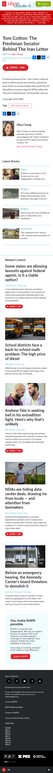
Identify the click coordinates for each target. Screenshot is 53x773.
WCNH (8, 728)
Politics (23, 169)
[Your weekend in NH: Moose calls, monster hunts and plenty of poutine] (11, 233)
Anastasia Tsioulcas (13, 592)
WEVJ (7, 736)
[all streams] (49, 770)
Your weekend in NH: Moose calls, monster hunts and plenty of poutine (35, 235)
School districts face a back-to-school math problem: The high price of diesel (25, 351)
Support (44, 4)
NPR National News (20, 105)
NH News (24, 189)
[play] (4, 769)
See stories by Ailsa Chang (29, 146)
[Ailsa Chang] (8, 128)
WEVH (8, 734)
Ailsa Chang (17, 54)
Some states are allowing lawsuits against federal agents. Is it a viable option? (26, 272)
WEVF (7, 732)
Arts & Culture (26, 228)
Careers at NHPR (12, 713)
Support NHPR (20, 656)
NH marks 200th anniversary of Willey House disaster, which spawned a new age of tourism (34, 196)
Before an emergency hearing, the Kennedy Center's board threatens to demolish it (26, 579)
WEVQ (8, 742)
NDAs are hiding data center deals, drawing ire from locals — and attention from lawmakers (26, 498)
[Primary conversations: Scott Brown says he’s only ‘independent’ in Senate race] (11, 174)
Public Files (9, 723)
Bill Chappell (10, 430)
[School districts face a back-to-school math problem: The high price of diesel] (25, 329)
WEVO (8, 740)
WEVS (7, 744)
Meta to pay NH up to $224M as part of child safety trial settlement (35, 215)
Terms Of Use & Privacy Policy (17, 718)
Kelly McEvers (10, 285)
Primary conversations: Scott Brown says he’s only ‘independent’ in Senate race (33, 176)
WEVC (8, 730)
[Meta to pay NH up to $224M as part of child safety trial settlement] (11, 213)
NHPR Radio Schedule (14, 707)
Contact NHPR (11, 702)
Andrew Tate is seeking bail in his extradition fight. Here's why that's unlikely (24, 417)
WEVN (8, 738)
